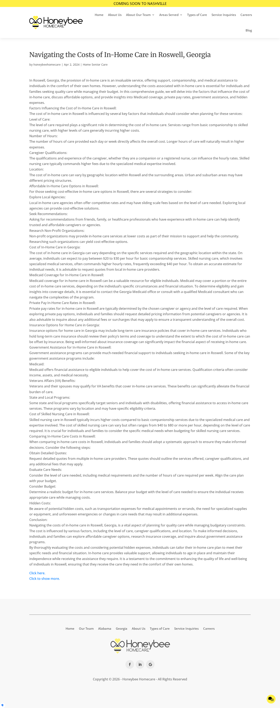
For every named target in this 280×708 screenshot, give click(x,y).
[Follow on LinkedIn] (140, 664)
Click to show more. (44, 578)
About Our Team (138, 15)
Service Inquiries (224, 15)
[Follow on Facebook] (129, 664)
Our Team (86, 628)
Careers (246, 15)
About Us (115, 15)
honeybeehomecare (47, 64)
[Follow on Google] (150, 664)
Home (99, 15)
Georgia (121, 628)
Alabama (104, 628)
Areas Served (169, 15)
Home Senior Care (95, 64)
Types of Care (197, 15)
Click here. (37, 573)
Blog (249, 30)
